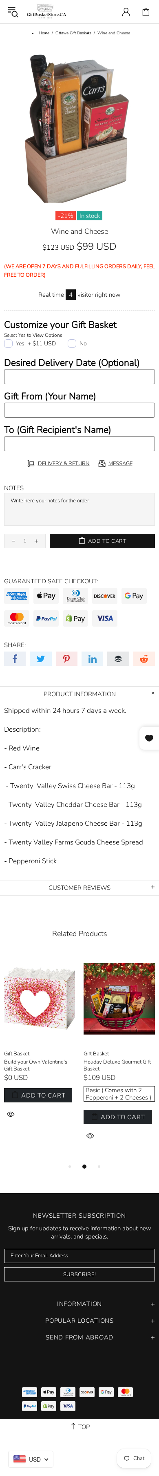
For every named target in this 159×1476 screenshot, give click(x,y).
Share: (15, 645)
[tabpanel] (40, 1046)
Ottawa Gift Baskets (73, 33)
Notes (14, 488)
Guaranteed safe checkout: (51, 581)
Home (44, 33)
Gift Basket (16, 1053)
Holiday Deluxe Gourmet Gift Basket (117, 1066)
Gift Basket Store (46, 11)
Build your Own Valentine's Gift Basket (35, 1066)
